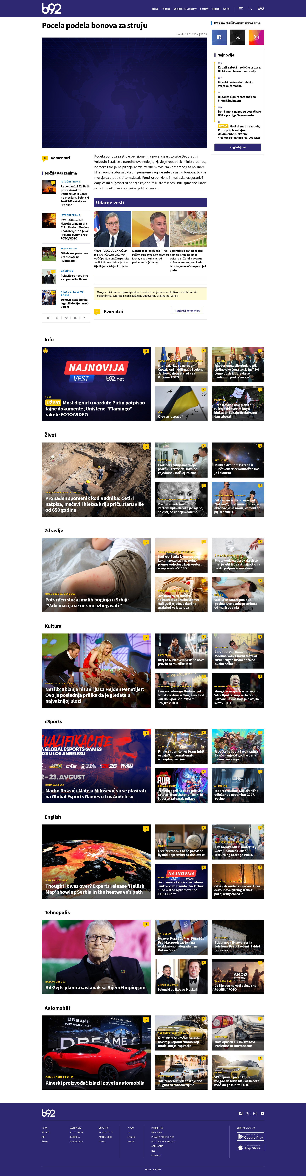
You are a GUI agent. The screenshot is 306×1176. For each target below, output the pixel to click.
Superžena (76, 1141)
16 (53, 215)
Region (216, 8)
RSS (153, 1150)
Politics (166, 8)
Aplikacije (157, 1146)
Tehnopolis (105, 1132)
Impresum (156, 1132)
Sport (45, 1132)
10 (53, 292)
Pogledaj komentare (187, 310)
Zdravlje (75, 1127)
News (155, 8)
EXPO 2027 (164, 877)
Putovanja (76, 1132)
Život (45, 1141)
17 (53, 182)
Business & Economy (185, 8)
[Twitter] (237, 37)
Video (131, 1127)
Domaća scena (54, 784)
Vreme (131, 1141)
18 (53, 271)
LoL (217, 746)
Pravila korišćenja (162, 1136)
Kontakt (156, 1155)
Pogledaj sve (237, 147)
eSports (104, 1127)
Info (44, 1127)
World (226, 8)
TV (129, 1132)
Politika (220, 360)
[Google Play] (250, 1136)
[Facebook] (219, 37)
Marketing (157, 1127)
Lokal (102, 1141)
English (163, 846)
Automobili (105, 1136)
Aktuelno (164, 460)
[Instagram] (256, 37)
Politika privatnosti (163, 1141)
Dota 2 (162, 746)
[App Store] (250, 1147)
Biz (43, 1136)
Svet (48, 396)
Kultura (75, 1136)
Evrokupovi (69, 248)
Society (204, 8)
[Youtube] (262, 1113)
